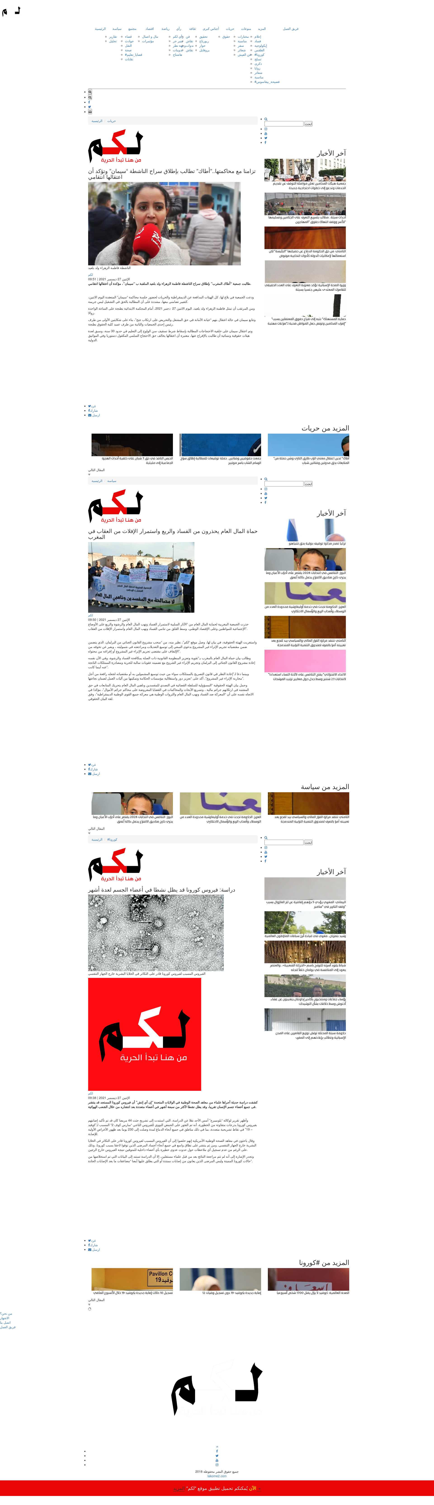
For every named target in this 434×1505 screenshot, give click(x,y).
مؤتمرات (148, 41)
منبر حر (178, 41)
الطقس (259, 50)
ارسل (95, 415)
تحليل (113, 41)
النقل (128, 45)
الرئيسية (100, 28)
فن (188, 36)
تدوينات (178, 50)
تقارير (113, 36)
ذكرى (258, 63)
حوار (202, 45)
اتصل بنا (5, 1322)
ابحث (308, 124)
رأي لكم (178, 36)
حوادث (129, 41)
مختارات (243, 36)
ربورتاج (204, 41)
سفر (241, 45)
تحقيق (203, 36)
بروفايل (204, 50)
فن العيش (244, 54)
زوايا (257, 68)
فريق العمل (291, 28)
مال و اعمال (150, 36)
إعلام (258, 36)
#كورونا (259, 54)
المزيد (262, 28)
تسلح (258, 59)
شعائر (242, 50)
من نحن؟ (6, 1313)
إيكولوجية (261, 45)
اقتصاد (150, 28)
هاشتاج (177, 54)
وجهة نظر (179, 45)
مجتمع (132, 28)
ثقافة (192, 28)
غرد (93, 406)
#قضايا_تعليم (133, 54)
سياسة (117, 28)
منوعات (246, 28)
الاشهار (4, 1318)
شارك (94, 410)
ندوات (190, 45)
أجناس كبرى (211, 28)
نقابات (129, 59)
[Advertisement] (173, 372)
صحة (128, 50)
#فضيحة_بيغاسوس (267, 81)
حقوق (226, 36)
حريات (230, 28)
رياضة (166, 28)
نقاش (189, 41)
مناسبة (242, 41)
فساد (258, 41)
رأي (178, 28)
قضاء (128, 36)
